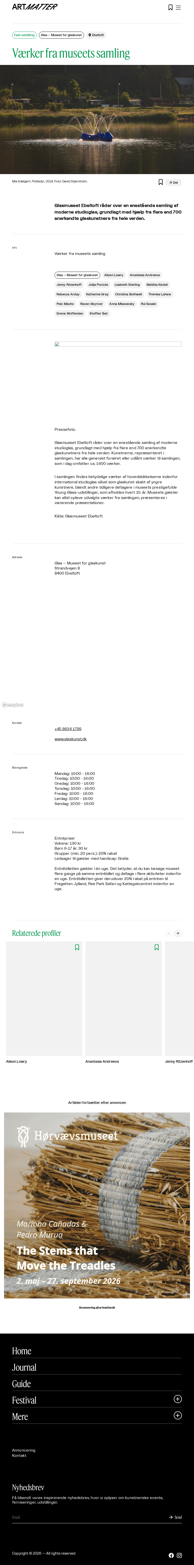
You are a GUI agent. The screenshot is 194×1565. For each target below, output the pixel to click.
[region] (97, 648)
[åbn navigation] (178, 8)
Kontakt (19, 1456)
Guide (21, 1384)
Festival (24, 1400)
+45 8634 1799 (68, 729)
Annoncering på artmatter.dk (97, 1308)
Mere (20, 1416)
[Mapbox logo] (13, 705)
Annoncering (24, 1450)
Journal (24, 1367)
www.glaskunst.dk (71, 739)
